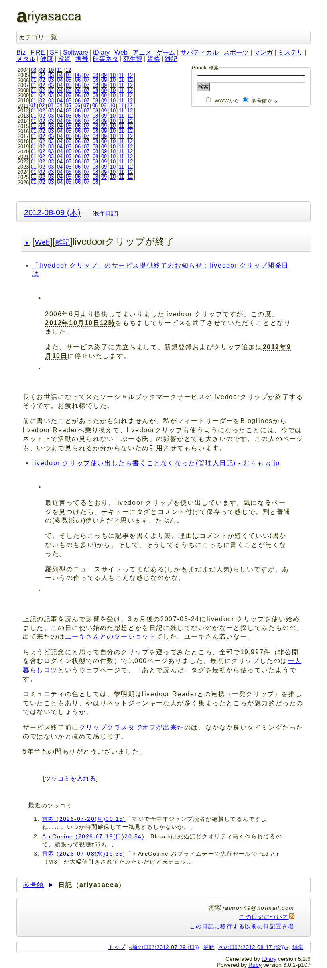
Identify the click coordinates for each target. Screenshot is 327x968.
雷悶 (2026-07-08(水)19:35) (84, 853)
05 (68, 75)
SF (54, 52)
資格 (153, 58)
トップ (116, 947)
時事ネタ (105, 58)
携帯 (81, 58)
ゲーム (165, 52)
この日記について (264, 917)
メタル (25, 58)
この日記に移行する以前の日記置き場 (241, 926)
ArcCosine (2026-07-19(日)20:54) (93, 836)
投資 (64, 58)
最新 (208, 947)
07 (86, 75)
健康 (46, 58)
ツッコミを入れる (70, 778)
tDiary (101, 52)
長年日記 (105, 213)
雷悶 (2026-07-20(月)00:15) (84, 819)
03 (51, 75)
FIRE (37, 52)
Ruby (255, 965)
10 (51, 70)
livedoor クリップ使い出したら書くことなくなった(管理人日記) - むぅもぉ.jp (156, 463)
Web (121, 52)
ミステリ (290, 52)
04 (60, 75)
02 (42, 75)
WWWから (227, 101)
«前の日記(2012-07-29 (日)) (164, 947)
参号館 (33, 884)
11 (59, 70)
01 (33, 75)
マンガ (263, 52)
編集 (297, 947)
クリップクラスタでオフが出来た (131, 727)
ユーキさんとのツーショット (110, 636)
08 (33, 70)
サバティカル (199, 52)
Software (75, 52)
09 (42, 70)
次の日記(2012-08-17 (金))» (253, 947)
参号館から (265, 101)
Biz (21, 52)
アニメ (142, 52)
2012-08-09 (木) (52, 212)
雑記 (171, 58)
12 (68, 70)
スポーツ (236, 52)
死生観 (132, 58)
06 (78, 75)
